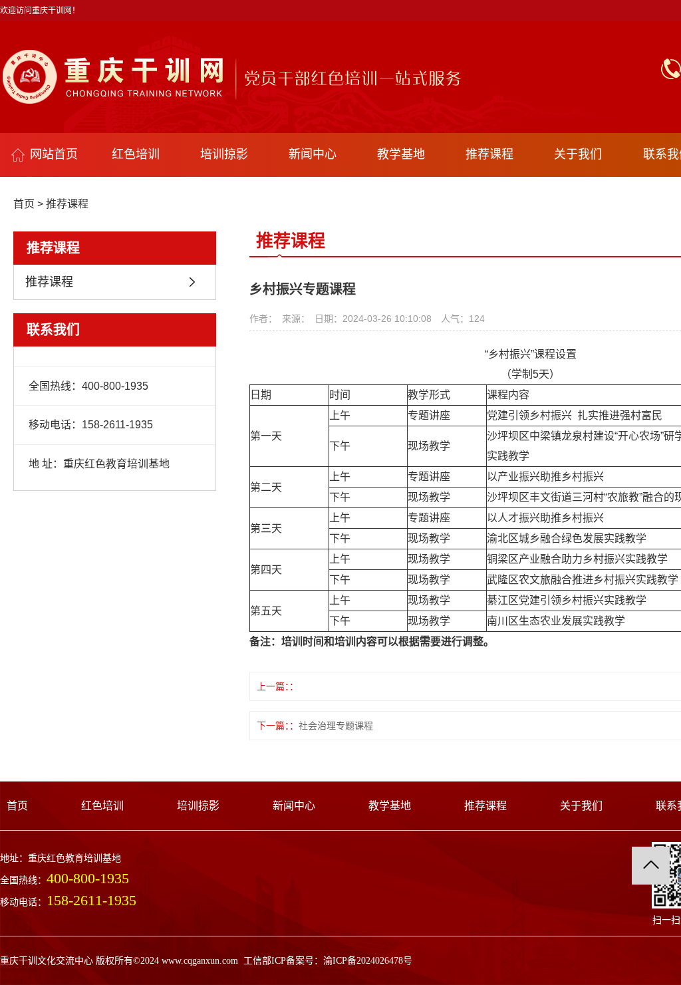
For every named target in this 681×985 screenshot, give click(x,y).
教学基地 (401, 154)
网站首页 (54, 154)
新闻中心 (313, 154)
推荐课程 (489, 154)
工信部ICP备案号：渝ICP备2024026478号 (327, 961)
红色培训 (136, 154)
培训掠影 (224, 154)
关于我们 (578, 154)
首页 (24, 204)
